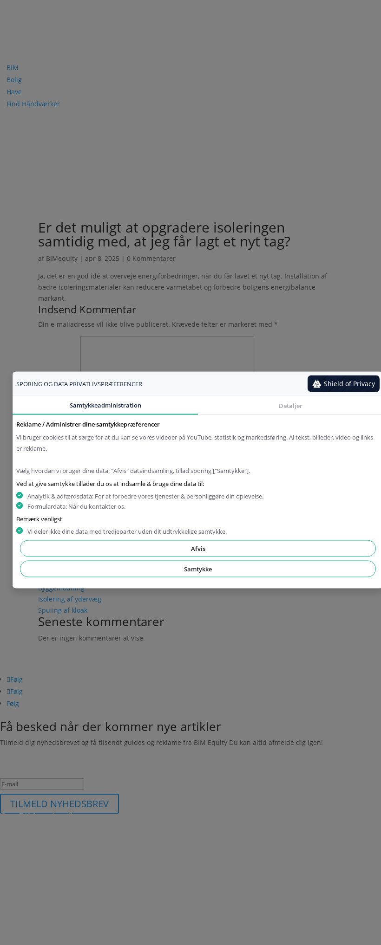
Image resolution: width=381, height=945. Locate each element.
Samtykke (198, 569)
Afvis (198, 548)
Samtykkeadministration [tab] (105, 405)
